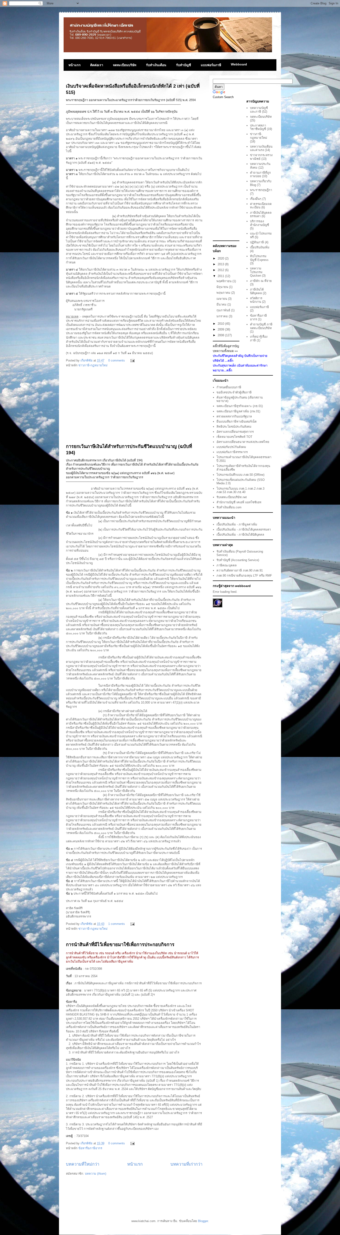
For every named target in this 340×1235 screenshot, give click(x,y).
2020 (221, 258)
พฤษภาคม (223, 292)
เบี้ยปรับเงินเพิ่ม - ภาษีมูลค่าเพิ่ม (236, 524)
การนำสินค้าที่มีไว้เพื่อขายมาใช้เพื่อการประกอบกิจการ (120, 944)
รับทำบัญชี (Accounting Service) (237, 560)
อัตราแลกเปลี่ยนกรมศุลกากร (235, 431)
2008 (221, 335)
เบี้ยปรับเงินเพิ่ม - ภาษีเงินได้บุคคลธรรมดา (243, 529)
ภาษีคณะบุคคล (226, 565)
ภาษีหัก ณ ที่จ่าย (261, 281)
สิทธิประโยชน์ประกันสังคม (233, 426)
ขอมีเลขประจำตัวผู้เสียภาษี (234, 392)
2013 (221, 264)
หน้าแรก (74, 65)
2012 (221, 270)
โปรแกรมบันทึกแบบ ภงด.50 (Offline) (240, 474)
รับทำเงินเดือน (156, 65)
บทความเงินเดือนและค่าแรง (261, 148)
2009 (221, 329)
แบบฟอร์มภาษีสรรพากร (232, 452)
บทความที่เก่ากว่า (186, 1164)
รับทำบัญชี (183, 65)
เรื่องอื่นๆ (255, 199)
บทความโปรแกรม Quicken (256, 272)
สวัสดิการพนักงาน (256, 300)
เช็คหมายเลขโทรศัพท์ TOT (234, 436)
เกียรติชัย (86, 360)
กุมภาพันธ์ (223, 310)
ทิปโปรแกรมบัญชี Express (259, 258)
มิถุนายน (222, 287)
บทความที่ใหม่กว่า (82, 1164)
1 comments (116, 924)
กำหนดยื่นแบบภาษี (228, 387)
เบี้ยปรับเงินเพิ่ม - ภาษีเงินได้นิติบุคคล (240, 534)
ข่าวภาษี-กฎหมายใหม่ (93, 365)
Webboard (239, 64)
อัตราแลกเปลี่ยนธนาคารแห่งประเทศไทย (242, 442)
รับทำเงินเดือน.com (228, 507)
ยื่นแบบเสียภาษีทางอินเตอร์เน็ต (236, 421)
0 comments (116, 360)
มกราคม (222, 316)
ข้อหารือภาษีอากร (90, 1148)
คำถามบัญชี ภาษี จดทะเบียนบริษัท (261, 326)
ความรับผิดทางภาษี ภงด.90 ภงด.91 (239, 570)
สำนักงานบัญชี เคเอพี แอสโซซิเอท (238, 502)
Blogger (203, 1221)
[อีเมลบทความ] (132, 360)
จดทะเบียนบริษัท (124, 65)
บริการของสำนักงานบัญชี (259, 223)
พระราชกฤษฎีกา (261, 190)
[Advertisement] (134, 408)
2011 (221, 276)
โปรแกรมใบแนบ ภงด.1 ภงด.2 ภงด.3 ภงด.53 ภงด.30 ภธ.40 (240, 490)
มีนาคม (221, 304)
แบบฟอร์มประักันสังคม (231, 447)
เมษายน (222, 298)
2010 (221, 323)
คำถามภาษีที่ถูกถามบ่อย (260, 174)
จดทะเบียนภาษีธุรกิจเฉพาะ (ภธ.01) (239, 406)
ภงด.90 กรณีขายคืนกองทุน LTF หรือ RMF (244, 575)
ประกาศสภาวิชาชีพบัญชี (258, 127)
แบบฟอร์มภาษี (211, 65)
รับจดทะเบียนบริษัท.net (231, 497)
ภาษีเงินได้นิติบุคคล (257, 291)
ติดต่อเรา (96, 65)
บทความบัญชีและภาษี (259, 109)
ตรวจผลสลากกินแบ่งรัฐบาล (234, 416)
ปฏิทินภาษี (257, 242)
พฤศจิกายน (224, 281)
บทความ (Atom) (95, 1173)
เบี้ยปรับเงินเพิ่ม (259, 247)
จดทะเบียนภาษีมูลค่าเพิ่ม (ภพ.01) (238, 411)
